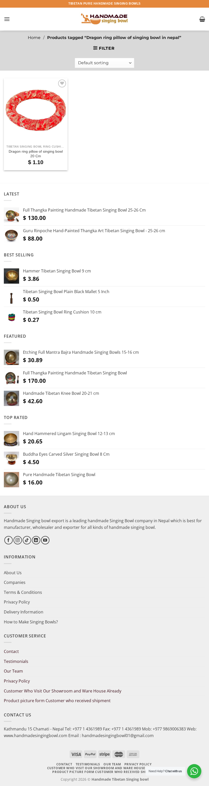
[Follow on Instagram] (18, 540)
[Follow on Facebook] (8, 540)
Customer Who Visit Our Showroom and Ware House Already (63, 691)
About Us (13, 572)
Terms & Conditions (23, 592)
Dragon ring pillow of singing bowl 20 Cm (36, 153)
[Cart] (202, 19)
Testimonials (16, 661)
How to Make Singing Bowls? (31, 622)
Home (34, 37)
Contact (11, 651)
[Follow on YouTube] (45, 540)
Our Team (13, 671)
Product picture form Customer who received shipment (57, 700)
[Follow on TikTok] (27, 540)
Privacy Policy (17, 602)
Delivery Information (23, 612)
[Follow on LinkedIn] (36, 540)
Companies (14, 582)
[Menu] (7, 19)
